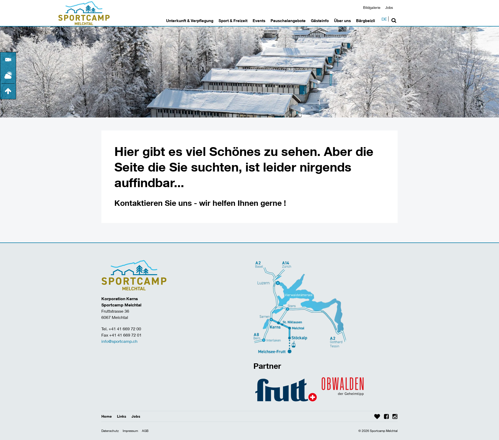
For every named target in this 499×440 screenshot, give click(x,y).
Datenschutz (110, 431)
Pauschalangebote (288, 20)
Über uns (342, 20)
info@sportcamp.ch (119, 341)
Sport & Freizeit (233, 20)
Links (121, 416)
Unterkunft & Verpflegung (189, 20)
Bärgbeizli (365, 20)
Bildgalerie (371, 7)
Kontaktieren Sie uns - (156, 203)
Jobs (389, 7)
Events (259, 20)
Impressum (130, 431)
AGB (145, 431)
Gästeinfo (320, 20)
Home (106, 416)
